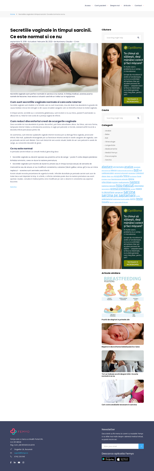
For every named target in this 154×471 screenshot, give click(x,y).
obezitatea (139, 186)
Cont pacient (100, 5)
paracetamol (106, 189)
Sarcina (13, 187)
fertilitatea (133, 176)
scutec (138, 196)
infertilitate (107, 182)
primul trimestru (120, 188)
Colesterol (140, 173)
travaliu (105, 202)
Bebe (107, 134)
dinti (112, 176)
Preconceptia (111, 156)
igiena (131, 179)
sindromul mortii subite (121, 199)
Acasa (87, 5)
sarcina (129, 191)
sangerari (119, 192)
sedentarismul (107, 199)
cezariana (131, 173)
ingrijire (115, 182)
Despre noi (115, 5)
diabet (104, 176)
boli (136, 170)
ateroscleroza (106, 170)
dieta (108, 176)
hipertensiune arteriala (119, 179)
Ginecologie (110, 141)
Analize (108, 131)
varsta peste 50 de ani (121, 202)
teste (139, 199)
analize (128, 166)
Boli (106, 138)
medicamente (123, 182)
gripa (109, 179)
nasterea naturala (108, 186)
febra (126, 176)
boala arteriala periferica (125, 170)
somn (133, 199)
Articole (127, 5)
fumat (139, 176)
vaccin (112, 202)
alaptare (107, 166)
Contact (138, 5)
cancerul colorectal (121, 173)
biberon (114, 170)
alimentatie (118, 166)
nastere (135, 182)
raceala (132, 189)
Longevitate (110, 145)
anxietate (137, 167)
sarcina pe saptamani (118, 195)
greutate (104, 179)
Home (12, 14)
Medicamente (111, 149)
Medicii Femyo (111, 152)
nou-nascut (125, 185)
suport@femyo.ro (21, 453)
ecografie (118, 176)
